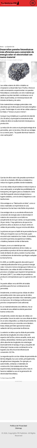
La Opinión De (9, 47)
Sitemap (18, 428)
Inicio (2, 47)
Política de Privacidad (18, 426)
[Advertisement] (18, 25)
